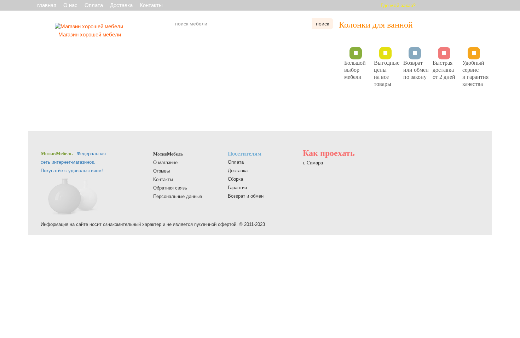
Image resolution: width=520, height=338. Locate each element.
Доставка (121, 5)
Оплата (94, 5)
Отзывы (161, 171)
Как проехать (329, 153)
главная (46, 5)
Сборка (235, 179)
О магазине (165, 162)
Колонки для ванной (376, 24)
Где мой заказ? (398, 5)
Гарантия (237, 187)
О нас (70, 5)
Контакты (151, 5)
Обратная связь (170, 188)
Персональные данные (177, 196)
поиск (322, 24)
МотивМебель (168, 154)
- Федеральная (73, 153)
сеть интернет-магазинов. (68, 162)
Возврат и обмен (246, 196)
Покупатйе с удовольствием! (72, 170)
